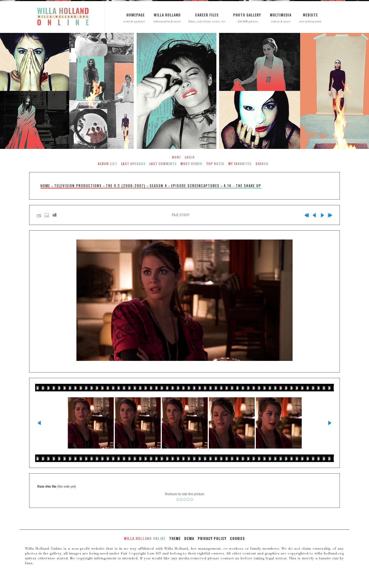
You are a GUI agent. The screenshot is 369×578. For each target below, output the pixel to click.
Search (262, 163)
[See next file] (322, 215)
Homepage (135, 15)
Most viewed (191, 163)
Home (176, 157)
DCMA (189, 538)
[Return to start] (306, 215)
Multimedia (280, 15)
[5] (191, 499)
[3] (184, 499)
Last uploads (133, 163)
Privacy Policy (212, 538)
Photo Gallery (247, 15)
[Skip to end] (330, 215)
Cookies (237, 538)
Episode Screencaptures (195, 186)
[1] (177, 499)
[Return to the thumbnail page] (39, 215)
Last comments (163, 163)
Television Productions (78, 186)
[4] (188, 499)
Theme (175, 538)
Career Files (207, 15)
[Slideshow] (54, 215)
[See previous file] (314, 215)
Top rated (215, 163)
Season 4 (158, 186)
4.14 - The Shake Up (242, 186)
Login (190, 157)
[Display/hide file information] (47, 215)
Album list (107, 163)
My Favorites (240, 163)
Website (310, 15)
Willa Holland (167, 15)
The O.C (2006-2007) (126, 186)
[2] (181, 499)
